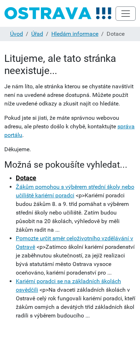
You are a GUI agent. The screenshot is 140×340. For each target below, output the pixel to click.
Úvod (16, 33)
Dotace (26, 178)
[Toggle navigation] (126, 13)
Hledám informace (74, 33)
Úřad (37, 33)
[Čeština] (58, 13)
